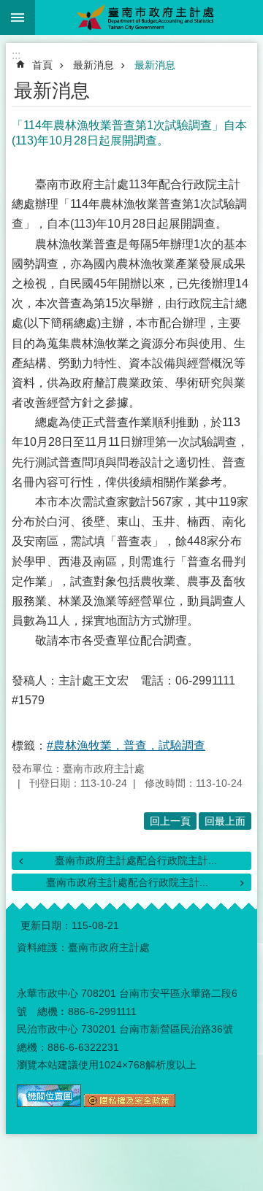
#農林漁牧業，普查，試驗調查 (126, 745)
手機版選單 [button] (17, 17)
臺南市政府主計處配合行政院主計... (136, 860)
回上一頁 (170, 821)
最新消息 (93, 65)
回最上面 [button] (225, 821)
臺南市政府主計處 (149, 17)
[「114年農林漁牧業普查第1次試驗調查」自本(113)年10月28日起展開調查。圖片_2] (129, 1103)
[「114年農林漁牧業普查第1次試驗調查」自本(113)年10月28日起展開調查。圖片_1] (49, 1103)
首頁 (42, 65)
